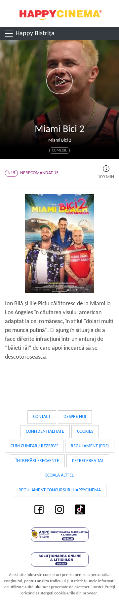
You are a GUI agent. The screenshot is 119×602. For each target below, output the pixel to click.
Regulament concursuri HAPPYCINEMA (60, 490)
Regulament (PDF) (90, 446)
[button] (59, 81)
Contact (42, 416)
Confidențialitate (45, 431)
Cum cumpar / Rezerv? (34, 446)
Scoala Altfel (59, 475)
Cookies (85, 431)
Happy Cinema (59, 13)
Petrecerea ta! (87, 460)
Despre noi (74, 416)
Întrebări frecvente (37, 460)
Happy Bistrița (34, 33)
